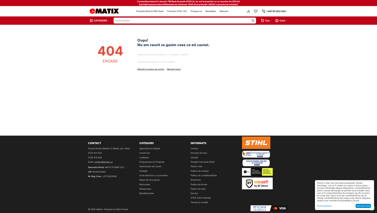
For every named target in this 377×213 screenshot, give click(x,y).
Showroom (196, 180)
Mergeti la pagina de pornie (150, 69)
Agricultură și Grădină (149, 148)
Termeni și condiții (199, 202)
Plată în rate (196, 166)
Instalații (143, 171)
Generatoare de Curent (150, 166)
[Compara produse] (248, 11)
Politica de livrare (199, 184)
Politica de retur (198, 189)
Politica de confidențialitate (204, 175)
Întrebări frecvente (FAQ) (203, 162)
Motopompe (145, 189)
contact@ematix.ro (103, 162)
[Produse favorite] (256, 11)
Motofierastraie (146, 193)
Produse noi (196, 11)
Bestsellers (211, 11)
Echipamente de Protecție (151, 162)
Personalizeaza (324, 206)
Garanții (194, 157)
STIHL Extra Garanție (201, 197)
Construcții (144, 153)
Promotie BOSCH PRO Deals (150, 11)
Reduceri (224, 11)
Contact (194, 148)
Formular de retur (199, 153)
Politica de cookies (200, 171)
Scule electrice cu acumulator (153, 175)
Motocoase (144, 184)
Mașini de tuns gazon (149, 180)
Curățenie (144, 157)
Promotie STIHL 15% (177, 11)
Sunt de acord (363, 206)
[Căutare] (253, 20)
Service (194, 193)
